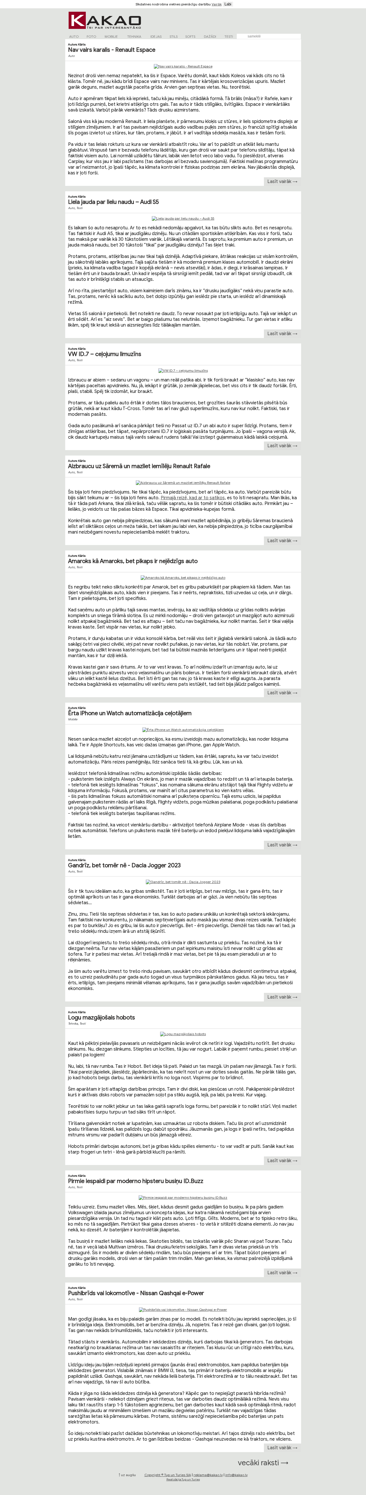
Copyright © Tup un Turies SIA (167, 1475)
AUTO (74, 36)
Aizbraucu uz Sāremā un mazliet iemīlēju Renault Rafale (139, 466)
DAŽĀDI (210, 36)
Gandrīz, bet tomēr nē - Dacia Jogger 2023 (124, 865)
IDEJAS (156, 36)
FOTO (91, 36)
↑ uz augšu (127, 1475)
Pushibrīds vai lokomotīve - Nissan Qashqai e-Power (136, 1293)
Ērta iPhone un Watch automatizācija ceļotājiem (130, 713)
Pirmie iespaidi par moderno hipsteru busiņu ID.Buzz (135, 1181)
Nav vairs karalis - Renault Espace (111, 49)
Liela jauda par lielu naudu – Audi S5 (113, 202)
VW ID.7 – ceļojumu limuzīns (104, 354)
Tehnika (73, 1023)
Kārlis (81, 44)
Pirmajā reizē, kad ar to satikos (193, 498)
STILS (174, 36)
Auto (71, 56)
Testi (79, 208)
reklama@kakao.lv (208, 1475)
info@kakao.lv (236, 1475)
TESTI (228, 36)
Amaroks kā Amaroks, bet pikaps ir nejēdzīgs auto (133, 561)
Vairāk (217, 4)
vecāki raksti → (263, 1462)
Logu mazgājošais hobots (101, 1017)
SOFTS (190, 36)
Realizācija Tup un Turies (183, 1479)
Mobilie (72, 719)
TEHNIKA (134, 36)
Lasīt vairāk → (282, 181)
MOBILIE (111, 36)
